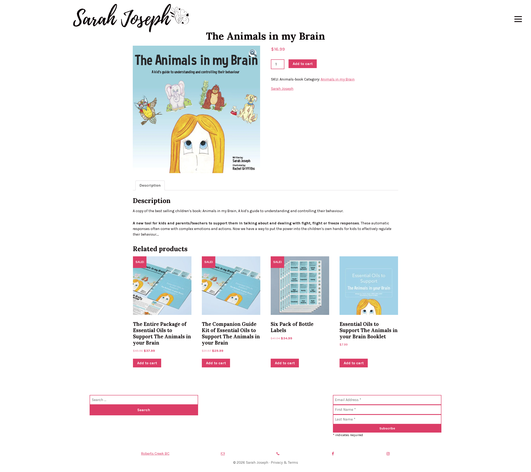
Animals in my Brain (338, 79)
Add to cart (303, 63)
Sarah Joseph (121, 19)
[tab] (150, 185)
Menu (518, 19)
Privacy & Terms (284, 462)
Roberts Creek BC (155, 453)
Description (150, 185)
